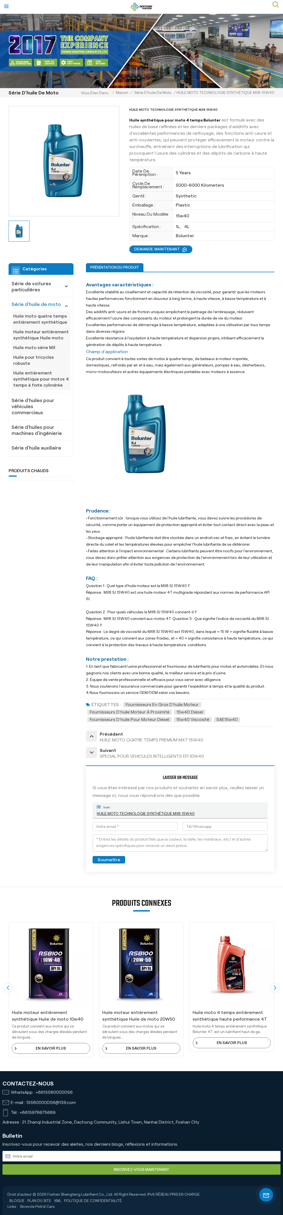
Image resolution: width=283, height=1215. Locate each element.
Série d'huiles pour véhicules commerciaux (33, 406)
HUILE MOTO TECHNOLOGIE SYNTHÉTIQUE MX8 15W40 (146, 813)
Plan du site (39, 1200)
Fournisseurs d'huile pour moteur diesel (129, 719)
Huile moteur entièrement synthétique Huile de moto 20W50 (48, 1015)
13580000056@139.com (51, 1102)
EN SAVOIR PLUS (51, 1048)
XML (57, 1200)
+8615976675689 (38, 1112)
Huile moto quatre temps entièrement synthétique (40, 319)
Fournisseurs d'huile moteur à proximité (129, 712)
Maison (122, 92)
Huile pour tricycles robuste (33, 360)
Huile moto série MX (34, 347)
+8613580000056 (54, 1092)
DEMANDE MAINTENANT (157, 249)
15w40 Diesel (190, 712)
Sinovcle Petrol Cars (37, 1206)
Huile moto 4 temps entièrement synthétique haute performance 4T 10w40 (139, 1016)
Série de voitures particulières (31, 286)
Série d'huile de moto (152, 92)
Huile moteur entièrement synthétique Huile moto (41, 334)
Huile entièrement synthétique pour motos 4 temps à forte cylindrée (41, 379)
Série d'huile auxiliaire (36, 448)
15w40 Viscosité (192, 719)
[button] (275, 988)
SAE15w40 (227, 719)
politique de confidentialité (93, 1200)
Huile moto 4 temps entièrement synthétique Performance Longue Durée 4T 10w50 (228, 1016)
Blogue (17, 1200)
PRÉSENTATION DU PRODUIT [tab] (114, 267)
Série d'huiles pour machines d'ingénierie (37, 430)
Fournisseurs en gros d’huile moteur (162, 704)
